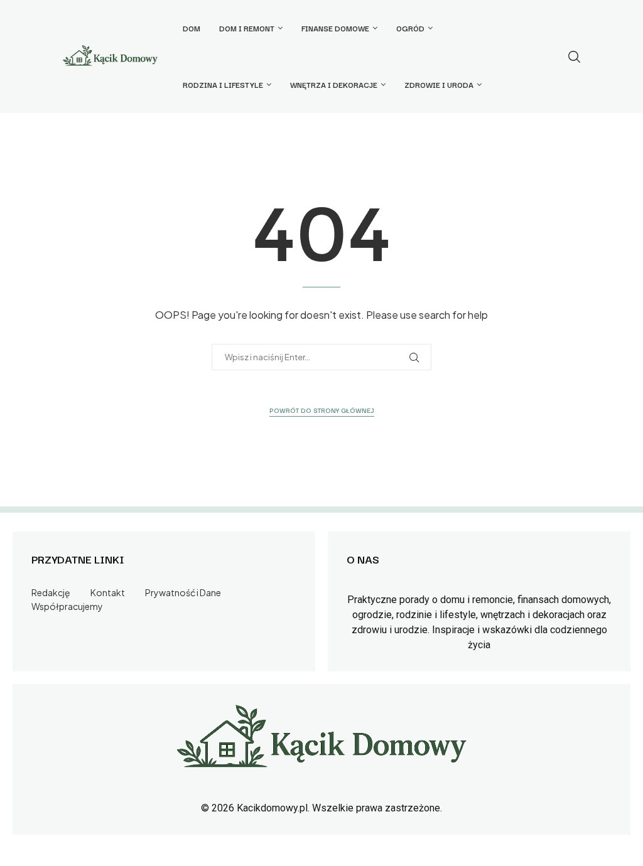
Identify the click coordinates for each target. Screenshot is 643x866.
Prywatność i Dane (183, 592)
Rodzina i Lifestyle (223, 84)
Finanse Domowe (335, 28)
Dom (191, 28)
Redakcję (50, 592)
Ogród (410, 28)
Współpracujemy (67, 606)
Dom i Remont (246, 28)
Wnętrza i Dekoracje (333, 84)
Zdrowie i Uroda (438, 84)
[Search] (574, 56)
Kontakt (107, 592)
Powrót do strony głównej (321, 410)
